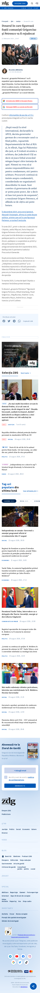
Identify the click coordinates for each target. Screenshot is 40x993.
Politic (5, 456)
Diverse (4, 833)
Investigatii (7, 908)
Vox (19, 901)
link (6, 360)
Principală (5, 21)
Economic (5, 560)
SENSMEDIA (24, 987)
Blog (4, 851)
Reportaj (13, 901)
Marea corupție (21, 914)
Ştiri (12, 21)
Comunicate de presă (10, 621)
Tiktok (26, 962)
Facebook (23, 956)
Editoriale (14, 860)
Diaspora (5, 860)
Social (10, 439)
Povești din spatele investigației (14, 917)
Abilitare (5, 892)
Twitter (20, 962)
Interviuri (5, 896)
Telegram (10, 956)
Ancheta (5, 914)
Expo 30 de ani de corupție (20, 896)
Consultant (21, 867)
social (33, 869)
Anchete (5, 901)
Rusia (24, 501)
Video (4, 474)
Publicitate (6, 814)
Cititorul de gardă (9, 867)
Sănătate (16, 856)
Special (5, 887)
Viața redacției (25, 860)
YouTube (16, 956)
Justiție (18, 21)
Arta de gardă (19, 863)
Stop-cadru (27, 901)
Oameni (22, 892)
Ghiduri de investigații (10, 921)
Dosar (12, 914)
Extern (34, 829)
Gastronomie (7, 863)
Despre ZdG (6, 810)
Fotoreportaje (32, 892)
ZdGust (5, 876)
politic (26, 869)
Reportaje (14, 892)
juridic (19, 869)
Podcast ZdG (27, 856)
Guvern (9, 501)
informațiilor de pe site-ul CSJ (21, 115)
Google (13, 962)
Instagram (29, 956)
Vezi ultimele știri (30, 491)
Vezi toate (25, 373)
